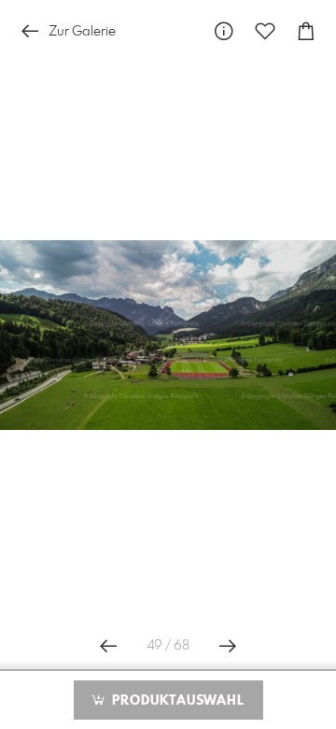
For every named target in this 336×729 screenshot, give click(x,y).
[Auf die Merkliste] (265, 31)
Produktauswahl (176, 701)
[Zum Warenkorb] (306, 31)
